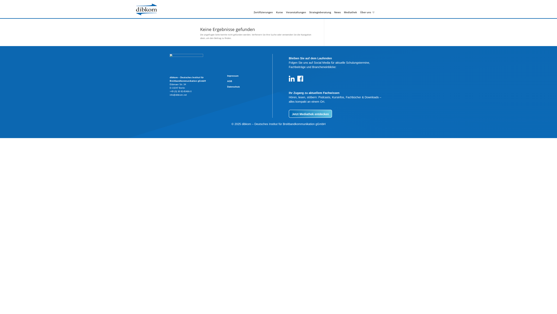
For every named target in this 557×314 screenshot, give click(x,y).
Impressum (232, 76)
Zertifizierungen (263, 12)
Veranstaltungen (296, 12)
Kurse (279, 12)
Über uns (365, 12)
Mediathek (350, 12)
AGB (229, 81)
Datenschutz (233, 86)
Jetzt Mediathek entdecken (310, 114)
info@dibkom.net (178, 95)
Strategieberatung (320, 12)
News (337, 12)
